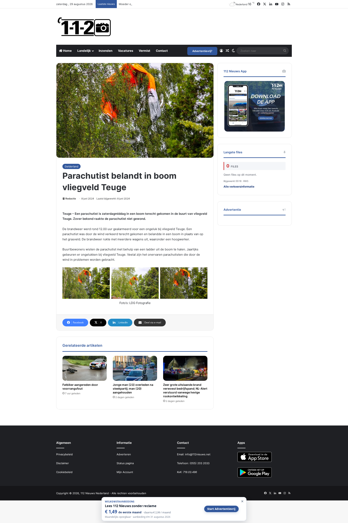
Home (67, 51)
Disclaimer (62, 463)
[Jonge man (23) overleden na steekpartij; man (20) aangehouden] (135, 368)
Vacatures (125, 51)
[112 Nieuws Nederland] (84, 27)
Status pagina (125, 463)
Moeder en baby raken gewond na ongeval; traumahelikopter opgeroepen (165, 4)
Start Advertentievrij (221, 509)
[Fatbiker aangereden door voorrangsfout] (84, 368)
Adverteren (124, 454)
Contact (162, 51)
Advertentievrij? (202, 51)
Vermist (144, 51)
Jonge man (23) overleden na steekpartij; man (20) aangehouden (133, 388)
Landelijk (84, 51)
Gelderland (71, 166)
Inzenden (105, 51)
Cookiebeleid (64, 472)
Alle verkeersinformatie (239, 186)
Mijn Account (125, 472)
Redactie (70, 198)
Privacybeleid (64, 454)
